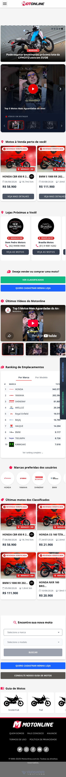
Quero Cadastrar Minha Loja (33, 288)
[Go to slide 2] (55, 29)
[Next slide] (62, 43)
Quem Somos (16, 733)
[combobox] (33, 632)
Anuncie (52, 733)
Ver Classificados (33, 279)
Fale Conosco (35, 733)
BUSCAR (33, 652)
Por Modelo (41, 377)
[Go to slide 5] (62, 29)
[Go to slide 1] (52, 29)
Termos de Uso (17, 739)
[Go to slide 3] (57, 29)
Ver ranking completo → (33, 452)
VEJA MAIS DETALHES (18, 196)
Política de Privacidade (43, 739)
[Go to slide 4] (59, 29)
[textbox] (17, 632)
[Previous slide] (4, 43)
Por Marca (23, 377)
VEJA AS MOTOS (15, 251)
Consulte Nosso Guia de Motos (33, 675)
